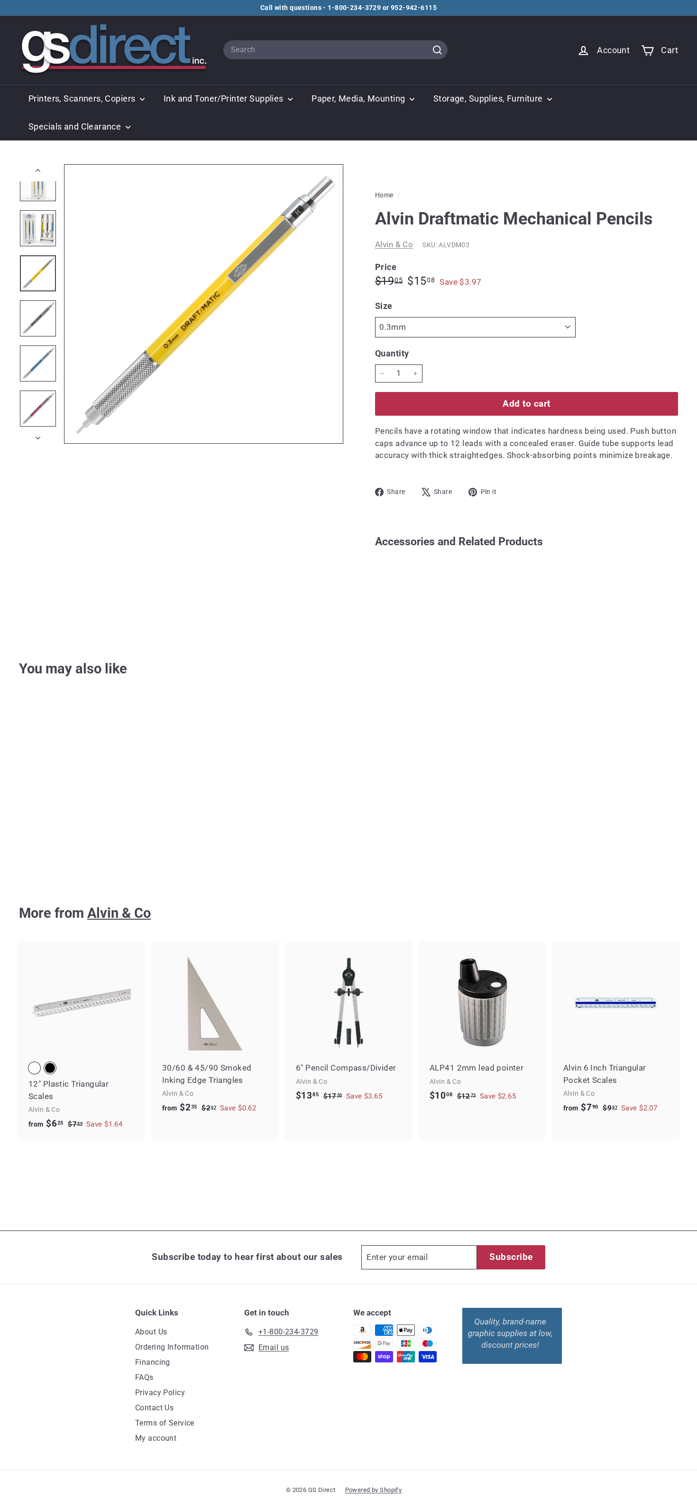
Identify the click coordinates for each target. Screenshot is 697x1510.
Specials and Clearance (75, 126)
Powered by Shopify (373, 1489)
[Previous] (38, 172)
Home (385, 195)
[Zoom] (203, 304)
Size (384, 306)
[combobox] (335, 50)
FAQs (144, 1377)
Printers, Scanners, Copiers (83, 98)
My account (155, 1438)
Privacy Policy (160, 1392)
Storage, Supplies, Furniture (489, 98)
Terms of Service (164, 1422)
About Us (151, 1331)
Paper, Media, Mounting (359, 98)
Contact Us (154, 1407)
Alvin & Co (394, 244)
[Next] (38, 435)
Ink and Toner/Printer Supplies (224, 98)
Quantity (392, 353)
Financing (152, 1362)
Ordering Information (172, 1347)
